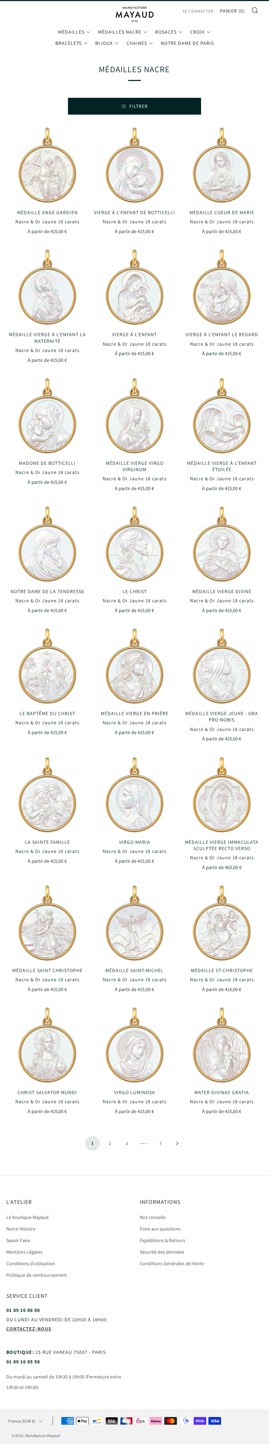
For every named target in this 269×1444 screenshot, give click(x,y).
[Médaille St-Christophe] (222, 924)
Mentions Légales (24, 1252)
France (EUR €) (21, 1421)
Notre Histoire (20, 1229)
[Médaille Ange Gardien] (47, 166)
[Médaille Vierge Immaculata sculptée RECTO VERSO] (222, 796)
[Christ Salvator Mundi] (47, 1046)
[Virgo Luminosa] (134, 1046)
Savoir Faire (18, 1240)
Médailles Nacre (120, 32)
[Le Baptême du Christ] (47, 667)
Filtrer (138, 106)
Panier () (232, 11)
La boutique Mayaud (27, 1217)
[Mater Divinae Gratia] (222, 1046)
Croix (197, 32)
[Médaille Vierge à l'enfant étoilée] (222, 417)
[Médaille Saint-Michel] (134, 924)
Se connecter (198, 11)
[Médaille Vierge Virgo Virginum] (134, 417)
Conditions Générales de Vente (172, 1263)
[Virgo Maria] (134, 796)
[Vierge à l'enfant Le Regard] (222, 288)
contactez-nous (28, 1329)
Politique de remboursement (36, 1275)
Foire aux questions (160, 1229)
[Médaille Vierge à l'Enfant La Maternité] (47, 288)
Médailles (71, 32)
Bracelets (68, 43)
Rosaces (166, 32)
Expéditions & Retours (162, 1240)
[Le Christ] (134, 545)
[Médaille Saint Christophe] (47, 924)
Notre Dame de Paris (187, 43)
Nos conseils (153, 1217)
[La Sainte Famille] (47, 796)
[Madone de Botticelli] (47, 417)
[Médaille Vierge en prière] (134, 667)
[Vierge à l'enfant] (134, 288)
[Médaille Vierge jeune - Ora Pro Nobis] (222, 667)
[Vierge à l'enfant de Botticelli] (134, 166)
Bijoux (104, 43)
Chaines (136, 43)
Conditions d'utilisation (30, 1263)
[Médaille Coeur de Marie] (222, 166)
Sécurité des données (162, 1252)
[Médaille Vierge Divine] (222, 545)
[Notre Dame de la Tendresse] (47, 545)
